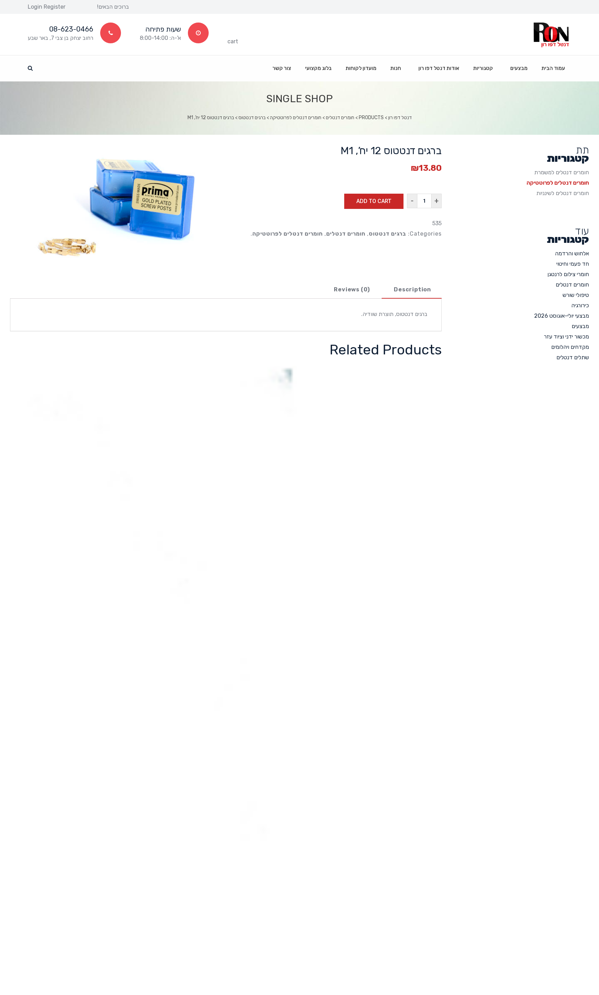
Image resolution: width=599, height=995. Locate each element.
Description (412, 289)
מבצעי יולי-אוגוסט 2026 (561, 315)
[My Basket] (232, 31)
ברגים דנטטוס (387, 233)
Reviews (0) (352, 289)
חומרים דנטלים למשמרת (561, 172)
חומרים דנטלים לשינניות (562, 193)
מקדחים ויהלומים (570, 347)
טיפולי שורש (576, 295)
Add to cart (373, 201)
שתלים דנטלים (572, 357)
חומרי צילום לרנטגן (568, 274)
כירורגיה (580, 305)
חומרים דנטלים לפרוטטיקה (287, 233)
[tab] (412, 290)
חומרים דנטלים (345, 233)
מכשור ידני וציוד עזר (566, 336)
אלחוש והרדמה (572, 253)
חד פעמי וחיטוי (572, 264)
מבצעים (580, 326)
